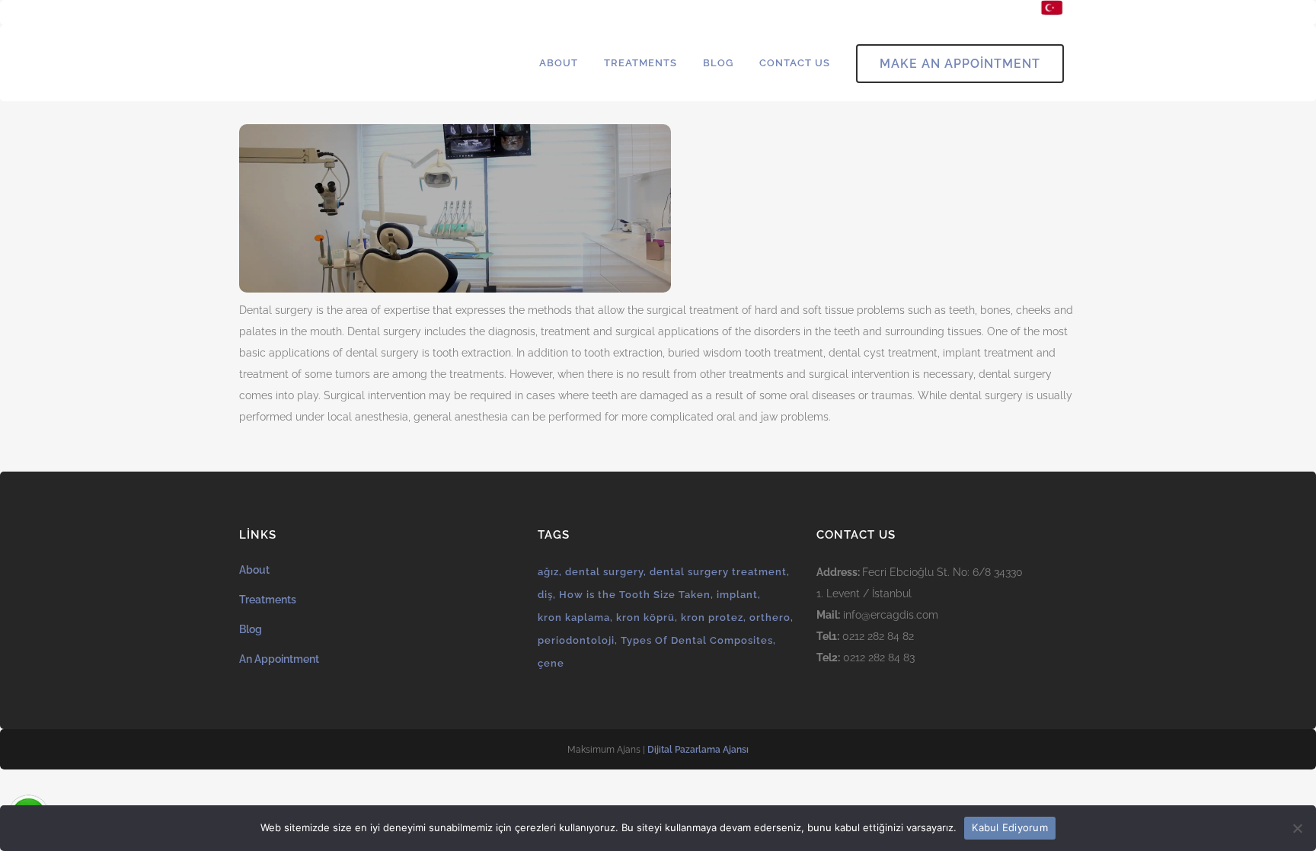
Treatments (267, 599)
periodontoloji (576, 640)
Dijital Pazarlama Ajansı (698, 749)
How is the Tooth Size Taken (635, 594)
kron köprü (645, 617)
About (254, 570)
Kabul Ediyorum (1010, 827)
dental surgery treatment (718, 571)
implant (737, 594)
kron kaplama (574, 617)
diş (545, 594)
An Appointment (279, 659)
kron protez (712, 617)
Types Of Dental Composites (697, 640)
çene (551, 663)
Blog (250, 629)
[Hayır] (1297, 828)
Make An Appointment (960, 63)
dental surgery (604, 571)
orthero (770, 617)
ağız (548, 571)
